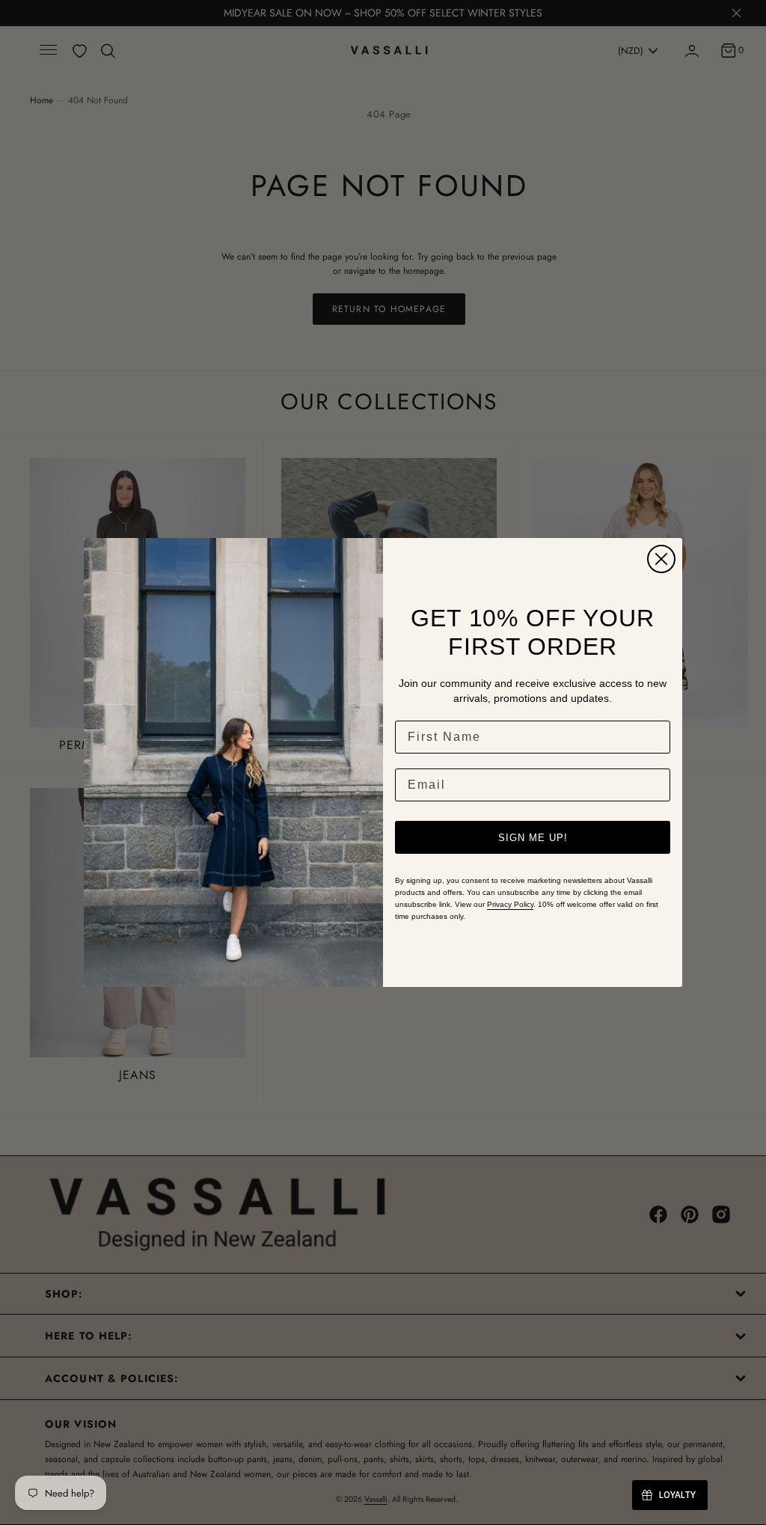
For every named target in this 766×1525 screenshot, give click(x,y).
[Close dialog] (661, 558)
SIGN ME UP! (533, 837)
